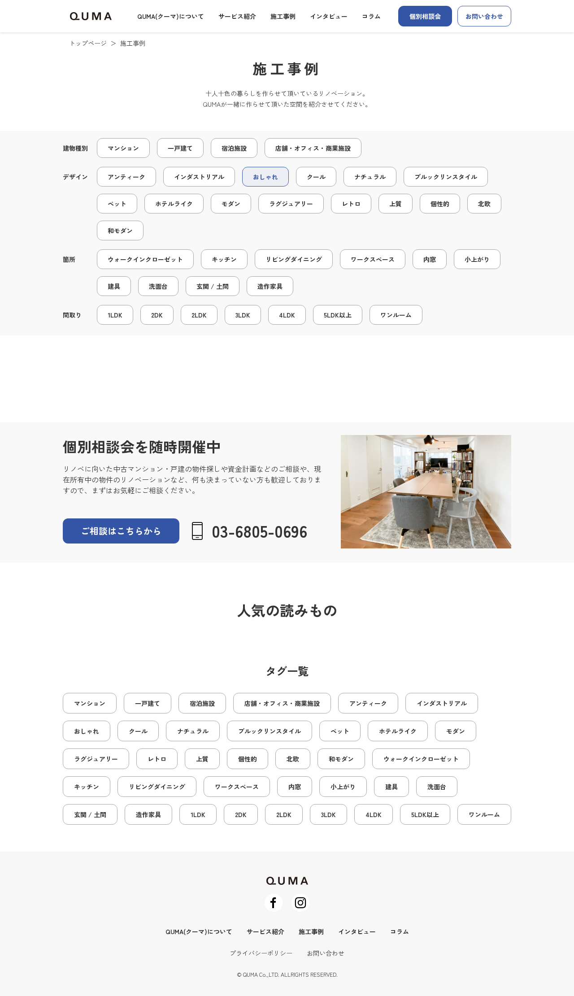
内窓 (429, 259)
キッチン (224, 259)
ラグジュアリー (291, 203)
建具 (114, 286)
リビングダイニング (293, 259)
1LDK (115, 314)
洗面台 (158, 286)
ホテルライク (174, 203)
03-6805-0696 (259, 530)
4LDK (287, 314)
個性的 (439, 203)
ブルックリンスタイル (445, 176)
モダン (231, 203)
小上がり (477, 259)
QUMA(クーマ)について (170, 16)
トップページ (88, 43)
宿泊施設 (234, 148)
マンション (123, 148)
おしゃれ (265, 176)
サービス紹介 (237, 16)
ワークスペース (373, 259)
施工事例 (283, 16)
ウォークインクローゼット (145, 259)
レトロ (351, 203)
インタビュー (329, 16)
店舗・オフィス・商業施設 (313, 148)
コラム (371, 16)
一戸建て (180, 148)
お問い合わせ (484, 16)
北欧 (484, 203)
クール (316, 176)
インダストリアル (199, 176)
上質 (395, 203)
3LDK (242, 314)
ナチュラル (370, 176)
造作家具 (270, 286)
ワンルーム (396, 314)
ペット (117, 203)
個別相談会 (425, 16)
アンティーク (126, 176)
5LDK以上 (338, 314)
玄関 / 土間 (212, 286)
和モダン (120, 230)
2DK (157, 314)
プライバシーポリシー (261, 952)
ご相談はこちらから (121, 530)
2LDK (199, 314)
